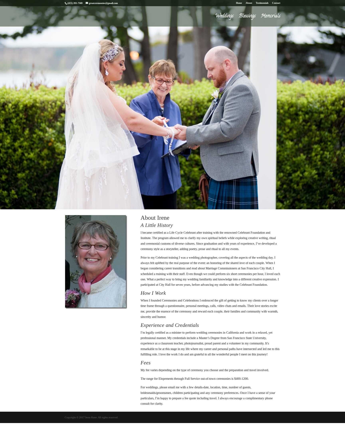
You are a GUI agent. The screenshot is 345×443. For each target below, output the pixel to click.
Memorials (270, 17)
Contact (276, 3)
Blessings (247, 17)
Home (239, 3)
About (249, 3)
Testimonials (262, 3)
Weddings (224, 17)
